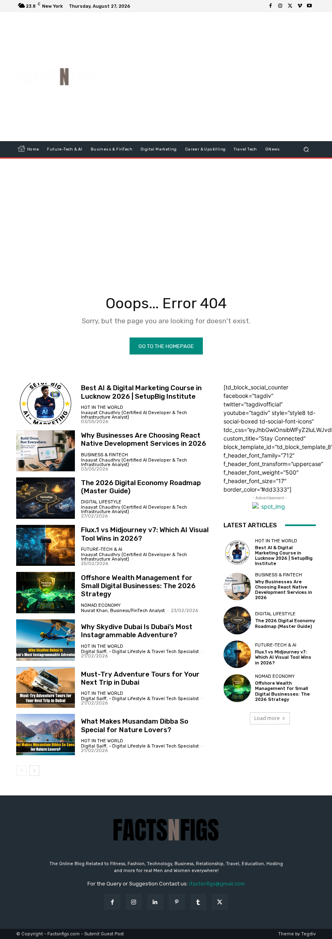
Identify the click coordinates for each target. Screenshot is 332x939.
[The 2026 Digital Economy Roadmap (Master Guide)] (45, 498)
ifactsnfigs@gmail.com (217, 884)
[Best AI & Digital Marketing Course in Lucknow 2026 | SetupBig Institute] (45, 403)
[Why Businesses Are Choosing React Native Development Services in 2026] (45, 451)
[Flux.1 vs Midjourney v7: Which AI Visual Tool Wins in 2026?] (45, 545)
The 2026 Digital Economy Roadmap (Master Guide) (141, 487)
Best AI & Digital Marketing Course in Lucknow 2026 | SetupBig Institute (141, 392)
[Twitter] (290, 6)
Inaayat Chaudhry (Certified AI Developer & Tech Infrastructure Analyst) (134, 415)
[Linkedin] (155, 902)
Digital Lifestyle (101, 502)
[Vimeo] (299, 6)
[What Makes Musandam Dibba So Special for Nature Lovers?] (45, 734)
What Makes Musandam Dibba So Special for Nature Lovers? (134, 725)
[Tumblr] (198, 902)
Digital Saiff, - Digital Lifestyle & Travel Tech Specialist (140, 651)
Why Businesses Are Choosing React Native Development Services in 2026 (143, 439)
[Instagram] (280, 6)
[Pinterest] (177, 902)
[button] (306, 149)
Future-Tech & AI (101, 549)
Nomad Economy (101, 605)
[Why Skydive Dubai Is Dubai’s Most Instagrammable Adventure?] (45, 640)
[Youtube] (309, 6)
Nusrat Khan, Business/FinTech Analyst (123, 610)
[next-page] (34, 770)
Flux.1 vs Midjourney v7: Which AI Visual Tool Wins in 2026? (283, 657)
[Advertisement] (220, 76)
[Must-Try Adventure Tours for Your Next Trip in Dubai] (45, 687)
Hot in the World (102, 407)
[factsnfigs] (58, 76)
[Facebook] (270, 6)
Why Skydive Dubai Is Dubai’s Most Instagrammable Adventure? (136, 631)
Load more (267, 718)
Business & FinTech (104, 455)
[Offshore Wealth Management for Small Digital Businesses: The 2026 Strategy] (45, 592)
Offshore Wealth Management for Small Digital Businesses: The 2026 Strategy (138, 586)
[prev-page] (21, 770)
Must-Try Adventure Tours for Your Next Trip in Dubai (140, 678)
